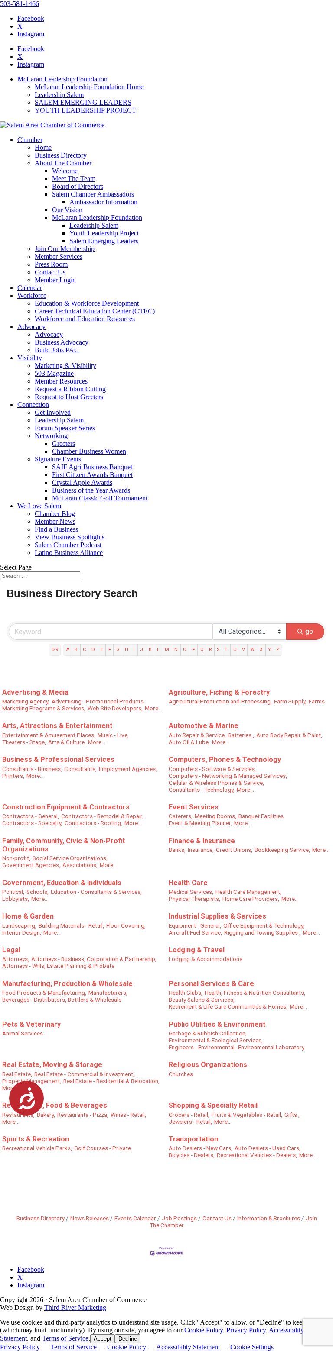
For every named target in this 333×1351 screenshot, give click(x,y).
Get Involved (53, 412)
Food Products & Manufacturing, (44, 992)
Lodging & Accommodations (205, 958)
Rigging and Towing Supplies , (262, 932)
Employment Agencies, (128, 768)
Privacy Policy (246, 1330)
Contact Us (50, 272)
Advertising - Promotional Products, (98, 701)
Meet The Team (73, 178)
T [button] (226, 649)
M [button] (167, 649)
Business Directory (61, 155)
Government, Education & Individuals (61, 883)
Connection (33, 404)
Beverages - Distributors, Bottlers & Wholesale (61, 999)
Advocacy (31, 326)
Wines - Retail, (128, 1114)
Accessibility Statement (188, 1347)
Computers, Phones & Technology (225, 759)
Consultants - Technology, (202, 789)
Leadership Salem (59, 94)
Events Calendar (135, 1218)
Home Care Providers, (250, 898)
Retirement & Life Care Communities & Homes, (228, 1006)
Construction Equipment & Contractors (66, 807)
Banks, (177, 849)
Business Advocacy (61, 342)
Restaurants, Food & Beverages (54, 1105)
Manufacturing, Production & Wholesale (67, 984)
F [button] (109, 649)
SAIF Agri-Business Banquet (92, 467)
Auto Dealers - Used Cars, (267, 1148)
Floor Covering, (126, 925)
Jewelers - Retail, (190, 1121)
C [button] (84, 649)
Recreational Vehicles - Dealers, (257, 1154)
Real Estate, (17, 1073)
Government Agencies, (31, 864)
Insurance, (201, 849)
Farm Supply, (290, 701)
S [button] (218, 649)
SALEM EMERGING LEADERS (83, 102)
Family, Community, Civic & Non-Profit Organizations (63, 845)
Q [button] (202, 649)
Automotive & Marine (203, 726)
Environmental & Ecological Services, (216, 1040)
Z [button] (277, 649)
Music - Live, (113, 735)
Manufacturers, (107, 992)
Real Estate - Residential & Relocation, (111, 1080)
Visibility (29, 357)
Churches (181, 1073)
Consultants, (80, 768)
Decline (127, 1338)
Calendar (29, 287)
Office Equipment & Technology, (263, 925)
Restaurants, (18, 1114)
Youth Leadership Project (104, 233)
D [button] (93, 649)
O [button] (184, 649)
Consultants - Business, (32, 768)
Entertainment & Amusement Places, (48, 735)
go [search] (309, 631)
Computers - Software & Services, (212, 768)
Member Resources (61, 381)
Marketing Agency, (25, 701)
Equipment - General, (195, 925)
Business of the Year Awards (91, 490)
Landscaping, (19, 925)
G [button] (118, 649)
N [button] (176, 649)
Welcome (65, 170)
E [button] (102, 649)
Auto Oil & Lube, (189, 741)
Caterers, (181, 816)
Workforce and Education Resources (85, 318)
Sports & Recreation (35, 1139)
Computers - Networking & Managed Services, (228, 775)
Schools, (37, 891)
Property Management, (31, 1080)
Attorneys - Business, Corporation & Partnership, (94, 958)
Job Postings (179, 1218)
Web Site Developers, (115, 708)
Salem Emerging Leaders (103, 241)
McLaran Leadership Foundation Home (89, 86)
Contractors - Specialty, (32, 822)
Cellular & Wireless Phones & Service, (216, 782)
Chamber (29, 139)
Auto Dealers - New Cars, (200, 1148)
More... (153, 708)
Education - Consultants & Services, (96, 891)
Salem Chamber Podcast (68, 544)
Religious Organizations (208, 1065)
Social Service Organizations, (70, 857)
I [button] (134, 649)
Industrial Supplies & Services (217, 916)
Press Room (51, 264)
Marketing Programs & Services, (43, 708)
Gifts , (292, 1114)
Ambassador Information (103, 202)
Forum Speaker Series (65, 428)
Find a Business (56, 529)
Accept (102, 1338)
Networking (51, 435)
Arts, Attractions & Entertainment (57, 726)
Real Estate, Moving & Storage (52, 1065)
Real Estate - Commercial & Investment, (84, 1073)
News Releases (89, 1218)
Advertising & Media (35, 692)
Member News (55, 521)
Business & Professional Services (58, 759)
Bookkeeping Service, (282, 849)
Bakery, (46, 1114)
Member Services (58, 256)
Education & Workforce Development (87, 303)
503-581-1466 (19, 3)
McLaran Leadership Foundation (62, 79)
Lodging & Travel (197, 950)
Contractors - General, (30, 816)
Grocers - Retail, (189, 1114)
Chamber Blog (55, 513)
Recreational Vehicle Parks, (37, 1148)
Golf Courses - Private (102, 1148)
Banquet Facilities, (261, 816)
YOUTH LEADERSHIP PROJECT (85, 110)
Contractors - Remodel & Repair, (102, 816)
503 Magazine (54, 373)
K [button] (150, 649)
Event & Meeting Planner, (200, 822)
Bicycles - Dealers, (192, 1154)
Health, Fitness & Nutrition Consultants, (255, 992)
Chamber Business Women (89, 451)
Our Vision (67, 209)
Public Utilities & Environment (217, 1024)
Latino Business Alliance (69, 552)
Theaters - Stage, (24, 741)
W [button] (252, 649)
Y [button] (269, 649)
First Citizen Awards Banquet (92, 474)
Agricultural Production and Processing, (220, 701)
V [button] (243, 649)
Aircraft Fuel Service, (195, 932)
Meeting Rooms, (215, 816)
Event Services (194, 807)
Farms (317, 701)
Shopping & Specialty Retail (213, 1105)
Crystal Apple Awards (82, 482)
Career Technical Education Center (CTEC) (95, 311)
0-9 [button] (55, 649)
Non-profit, (16, 857)
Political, (13, 891)
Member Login (55, 280)
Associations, (80, 864)
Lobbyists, (15, 898)
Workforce (31, 295)
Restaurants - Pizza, (82, 1114)
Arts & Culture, (67, 741)
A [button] (67, 649)
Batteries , (241, 735)
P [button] (193, 649)
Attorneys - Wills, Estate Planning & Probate (58, 965)
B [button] (76, 649)
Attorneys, (15, 958)
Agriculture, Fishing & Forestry (219, 692)
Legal (11, 950)
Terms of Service (65, 1338)
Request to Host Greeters (69, 396)
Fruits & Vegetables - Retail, (247, 1114)
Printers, (13, 775)
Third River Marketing (75, 1307)
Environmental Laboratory (271, 1047)
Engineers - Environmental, (202, 1047)
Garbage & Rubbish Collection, (208, 1033)
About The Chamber (63, 163)
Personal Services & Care (211, 984)
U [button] (235, 649)
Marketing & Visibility (65, 365)
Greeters (63, 443)
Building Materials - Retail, (71, 925)
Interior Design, (21, 932)
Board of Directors (77, 186)
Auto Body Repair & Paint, (289, 735)
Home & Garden (28, 916)
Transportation (193, 1139)
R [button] (210, 649)
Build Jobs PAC (57, 350)
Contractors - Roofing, (93, 822)
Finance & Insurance (202, 841)
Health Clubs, (185, 992)
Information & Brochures (268, 1218)
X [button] (261, 649)
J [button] (141, 649)
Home (43, 147)
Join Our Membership (65, 248)
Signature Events (58, 459)
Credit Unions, (234, 849)
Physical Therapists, (194, 898)
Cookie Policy (203, 1330)
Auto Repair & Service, (197, 735)
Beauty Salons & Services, (202, 999)
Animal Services (22, 1033)
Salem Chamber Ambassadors (93, 194)
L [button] (158, 649)
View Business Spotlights (69, 537)
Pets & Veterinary (31, 1024)
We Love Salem (39, 505)
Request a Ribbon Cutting (70, 389)
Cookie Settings (252, 1347)
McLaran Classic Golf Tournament (99, 498)
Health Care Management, (248, 891)
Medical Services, (191, 891)
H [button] (126, 649)
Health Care (188, 883)
